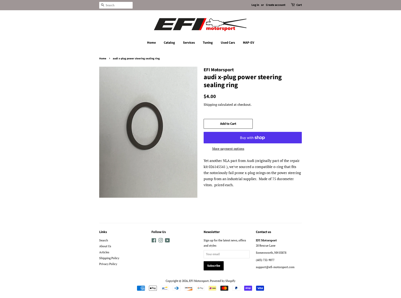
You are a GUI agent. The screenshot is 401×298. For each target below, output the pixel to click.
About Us (105, 246)
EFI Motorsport (199, 281)
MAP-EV (248, 42)
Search (103, 240)
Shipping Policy (109, 258)
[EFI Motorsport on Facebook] (153, 241)
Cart (299, 5)
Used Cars (228, 42)
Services (189, 42)
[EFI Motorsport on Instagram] (160, 241)
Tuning (208, 42)
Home (151, 42)
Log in (255, 5)
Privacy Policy (108, 264)
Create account (275, 5)
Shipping (210, 104)
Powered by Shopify (222, 281)
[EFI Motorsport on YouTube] (167, 241)
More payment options (228, 148)
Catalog (169, 42)
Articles (104, 252)
